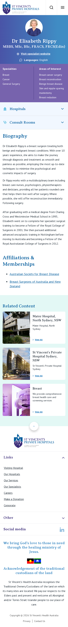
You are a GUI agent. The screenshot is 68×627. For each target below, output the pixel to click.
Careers (8, 493)
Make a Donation (14, 499)
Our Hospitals (12, 474)
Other (8, 518)
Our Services (11, 480)
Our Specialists (12, 486)
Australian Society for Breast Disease (34, 274)
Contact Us (39, 621)
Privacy (27, 621)
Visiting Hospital (13, 468)
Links (8, 457)
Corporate (10, 505)
